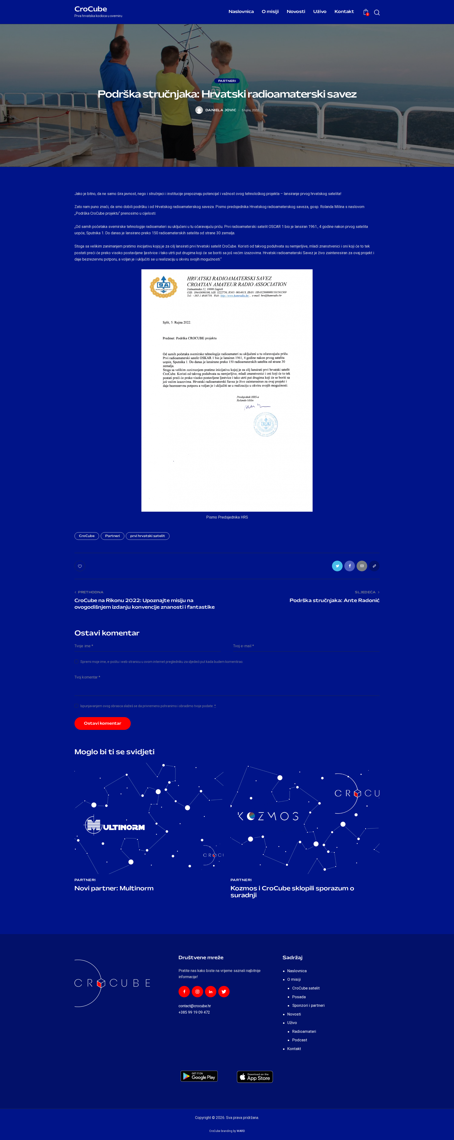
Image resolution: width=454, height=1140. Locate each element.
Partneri (227, 81)
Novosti (294, 1014)
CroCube (87, 536)
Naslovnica (297, 970)
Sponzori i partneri (308, 1005)
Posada (299, 996)
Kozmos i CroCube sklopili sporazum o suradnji (292, 892)
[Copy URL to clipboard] (374, 566)
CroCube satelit (306, 988)
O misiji (294, 979)
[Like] (80, 566)
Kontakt (294, 1048)
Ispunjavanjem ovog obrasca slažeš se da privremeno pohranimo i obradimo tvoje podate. (148, 706)
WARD (241, 1131)
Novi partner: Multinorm (114, 889)
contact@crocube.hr (195, 1006)
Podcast (299, 1040)
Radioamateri (304, 1031)
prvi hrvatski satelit (147, 536)
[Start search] (377, 13)
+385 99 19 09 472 (194, 1012)
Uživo (292, 1022)
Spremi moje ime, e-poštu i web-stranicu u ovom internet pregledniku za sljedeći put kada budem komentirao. (161, 662)
